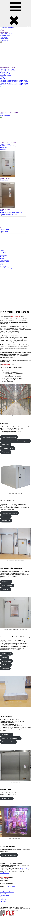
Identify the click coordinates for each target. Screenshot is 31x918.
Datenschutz (3, 901)
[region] (15, 287)
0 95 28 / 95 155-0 (10, 886)
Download (3, 899)
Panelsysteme (5, 444)
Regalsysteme (5, 517)
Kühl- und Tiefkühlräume (9, 437)
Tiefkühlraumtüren (7, 585)
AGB (1, 896)
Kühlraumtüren (6, 581)
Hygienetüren (5, 589)
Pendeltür (4, 657)
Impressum (3, 893)
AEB (1, 898)
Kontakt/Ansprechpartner (7, 892)
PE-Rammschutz (6, 734)
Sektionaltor (5, 668)
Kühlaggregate (6, 520)
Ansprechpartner (23, 868)
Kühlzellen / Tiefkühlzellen (9, 513)
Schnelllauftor (6, 665)
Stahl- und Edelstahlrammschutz (10, 738)
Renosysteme (5, 452)
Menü (28, 26)
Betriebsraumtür (6, 653)
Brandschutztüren (7, 798)
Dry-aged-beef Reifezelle (9, 855)
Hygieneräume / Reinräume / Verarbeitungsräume (15, 440)
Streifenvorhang (6, 661)
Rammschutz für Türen (8, 742)
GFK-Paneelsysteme (7, 448)
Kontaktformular (4, 873)
